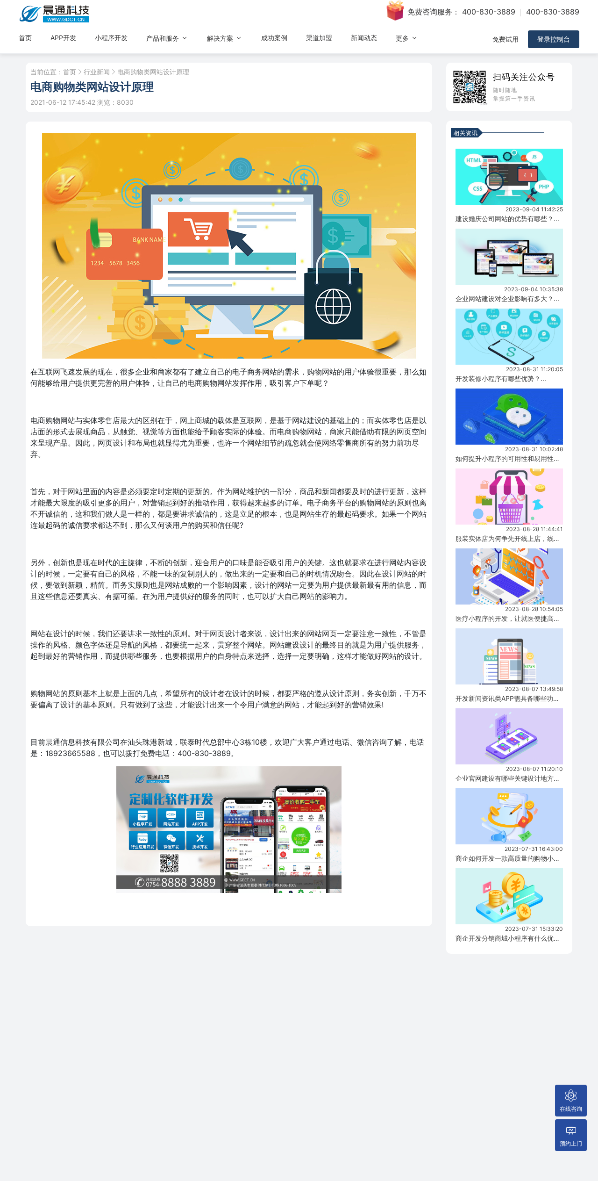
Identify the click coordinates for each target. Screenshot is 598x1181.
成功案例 (274, 38)
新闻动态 (364, 38)
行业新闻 (97, 72)
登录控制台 (553, 39)
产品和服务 (163, 38)
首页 (25, 38)
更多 (403, 38)
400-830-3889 (488, 11)
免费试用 (505, 39)
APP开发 (63, 38)
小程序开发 (111, 38)
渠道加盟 (319, 38)
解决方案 (221, 38)
